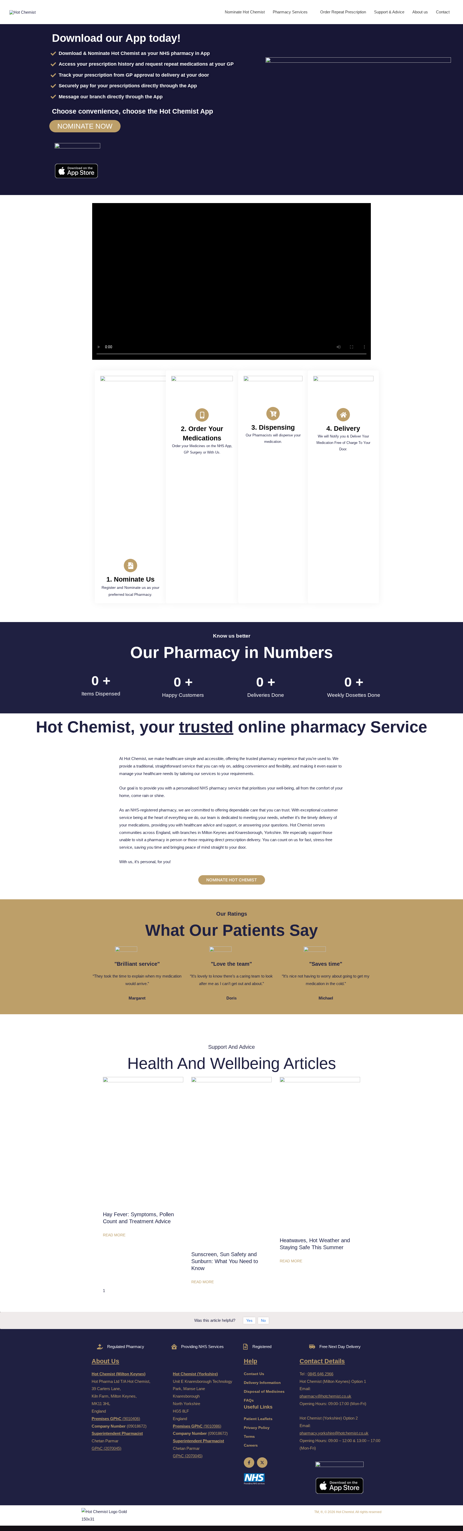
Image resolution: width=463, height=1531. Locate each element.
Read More (114, 1235)
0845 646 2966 (320, 1374)
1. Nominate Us (130, 579)
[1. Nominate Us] (130, 565)
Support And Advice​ (231, 1047)
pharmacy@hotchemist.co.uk (325, 1396)
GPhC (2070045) (106, 1448)
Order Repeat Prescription (343, 12)
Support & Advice (389, 12)
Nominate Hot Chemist (245, 12)
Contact (443, 12)
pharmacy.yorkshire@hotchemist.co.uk (334, 1433)
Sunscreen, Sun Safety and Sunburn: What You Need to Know (224, 1261)
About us (420, 12)
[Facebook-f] (249, 1462)
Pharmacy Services (290, 12)
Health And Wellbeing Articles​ (231, 1063)
